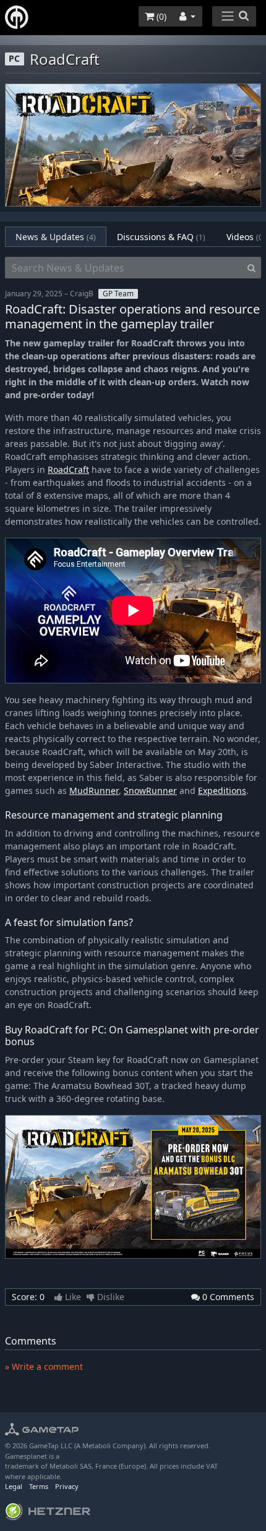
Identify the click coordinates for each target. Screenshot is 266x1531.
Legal (13, 1486)
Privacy (67, 1486)
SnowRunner (150, 790)
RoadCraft (68, 469)
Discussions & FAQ (161, 237)
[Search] (251, 268)
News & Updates (55, 237)
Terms (38, 1486)
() (160, 16)
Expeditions (222, 790)
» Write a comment (44, 1366)
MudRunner (94, 790)
